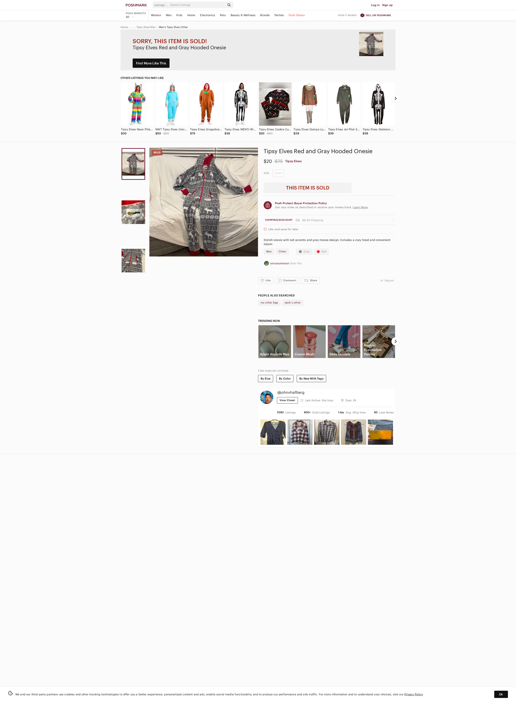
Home (191, 15)
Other (282, 251)
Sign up (387, 5)
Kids (179, 15)
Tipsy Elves (293, 161)
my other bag (269, 302)
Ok (501, 694)
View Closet (287, 400)
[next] (395, 98)
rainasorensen (280, 263)
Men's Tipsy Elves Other (173, 27)
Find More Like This (151, 63)
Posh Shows (297, 15)
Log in (375, 5)
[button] (161, 5)
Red (323, 251)
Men (169, 15)
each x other (293, 302)
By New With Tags (311, 378)
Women (156, 15)
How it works (347, 15)
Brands (265, 15)
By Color (285, 378)
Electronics (207, 15)
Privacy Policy (413, 694)
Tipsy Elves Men (146, 27)
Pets (223, 15)
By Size (265, 378)
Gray (307, 251)
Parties (279, 15)
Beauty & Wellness (243, 15)
